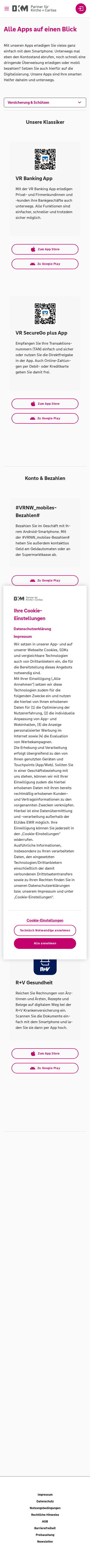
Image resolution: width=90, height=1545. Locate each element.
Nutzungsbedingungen (45, 1508)
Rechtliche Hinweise (45, 1515)
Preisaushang (45, 1535)
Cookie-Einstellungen (45, 920)
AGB (45, 1521)
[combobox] (45, 102)
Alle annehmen (45, 943)
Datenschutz (45, 1501)
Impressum (45, 1495)
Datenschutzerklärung (32, 629)
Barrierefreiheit (45, 1528)
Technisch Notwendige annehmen (45, 930)
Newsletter (45, 1542)
